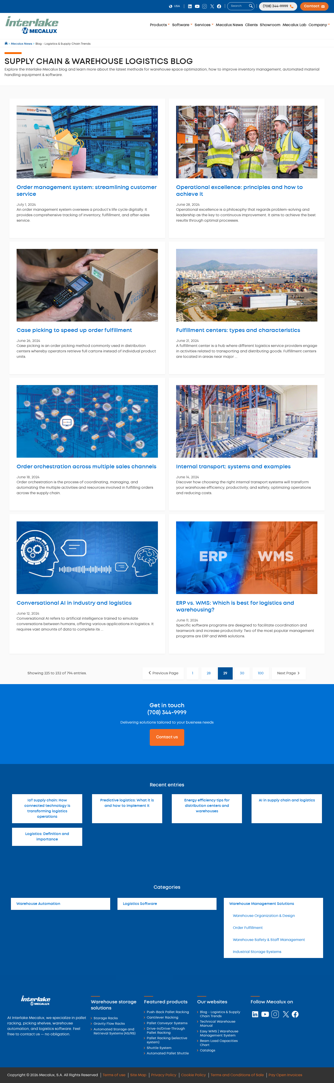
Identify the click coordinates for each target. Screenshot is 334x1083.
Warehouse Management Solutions (261, 904)
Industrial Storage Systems (257, 952)
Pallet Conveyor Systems (167, 1023)
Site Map (138, 1075)
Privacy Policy (163, 1075)
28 (209, 673)
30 (242, 673)
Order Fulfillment (248, 928)
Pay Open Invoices (285, 1075)
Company (318, 25)
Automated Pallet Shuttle (168, 1053)
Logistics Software (140, 904)
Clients (251, 25)
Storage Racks (106, 1018)
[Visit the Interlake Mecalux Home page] (6, 44)
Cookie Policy (193, 1075)
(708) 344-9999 (167, 712)
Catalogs (207, 1050)
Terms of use (114, 1075)
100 (261, 673)
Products (159, 25)
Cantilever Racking (162, 1017)
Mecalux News (229, 25)
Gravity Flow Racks (109, 1023)
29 (225, 673)
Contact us (167, 737)
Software (181, 25)
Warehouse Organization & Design (264, 916)
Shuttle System (159, 1048)
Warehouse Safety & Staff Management (269, 940)
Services (203, 25)
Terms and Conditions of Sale (237, 1075)
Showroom (270, 25)
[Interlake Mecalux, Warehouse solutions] (32, 33)
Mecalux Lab (295, 25)
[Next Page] (288, 673)
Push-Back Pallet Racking (168, 1012)
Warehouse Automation (38, 904)
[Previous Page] (163, 673)
